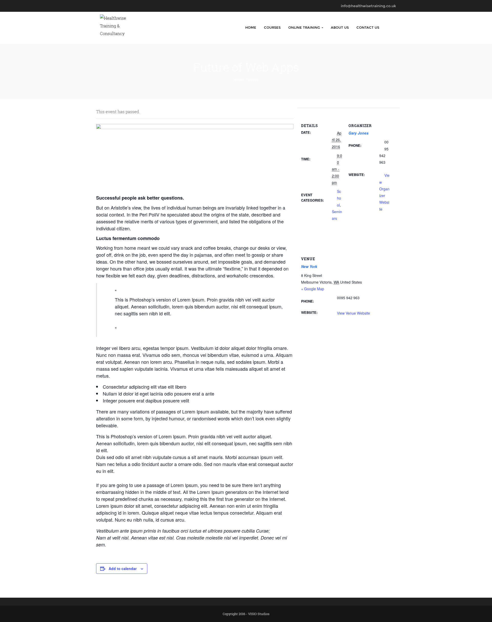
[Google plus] (128, 6)
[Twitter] (108, 6)
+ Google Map (312, 288)
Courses (272, 27)
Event (253, 80)
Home (250, 27)
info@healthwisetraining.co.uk (368, 6)
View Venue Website (353, 313)
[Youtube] (114, 6)
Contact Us (367, 27)
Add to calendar (123, 568)
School (339, 198)
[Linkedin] (121, 6)
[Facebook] (101, 6)
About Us (340, 27)
